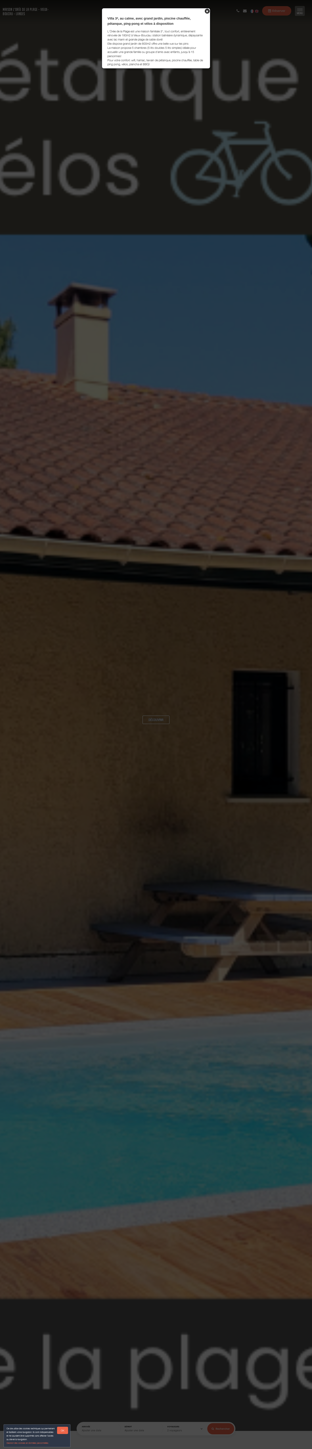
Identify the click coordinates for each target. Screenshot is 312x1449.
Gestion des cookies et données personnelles (27, 1443)
